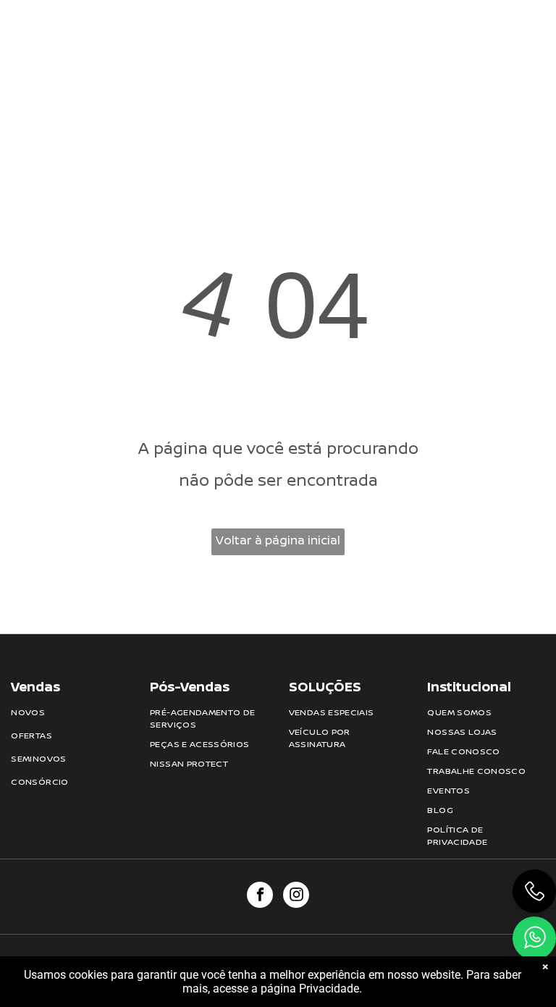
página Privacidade (310, 988)
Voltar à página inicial (278, 540)
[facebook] (260, 896)
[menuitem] (162, 33)
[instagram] (296, 896)
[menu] (524, 43)
